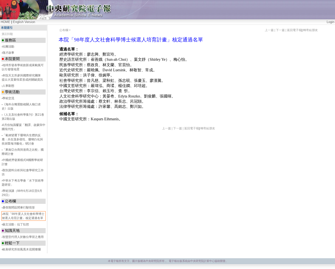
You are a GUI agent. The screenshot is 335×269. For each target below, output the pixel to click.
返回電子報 (294, 30)
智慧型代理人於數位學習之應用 (23, 237)
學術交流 (8, 98)
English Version (24, 22)
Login (330, 22)
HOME (5, 22)
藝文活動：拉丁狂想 (15, 224)
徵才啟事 (8, 52)
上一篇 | (270, 30)
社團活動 (8, 46)
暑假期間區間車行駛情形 (18, 207)
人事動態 (8, 85)
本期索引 (7, 27)
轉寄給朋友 (310, 30)
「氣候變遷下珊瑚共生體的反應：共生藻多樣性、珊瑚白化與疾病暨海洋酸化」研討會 (22, 139)
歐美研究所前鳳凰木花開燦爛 (21, 249)
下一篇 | (281, 30)
